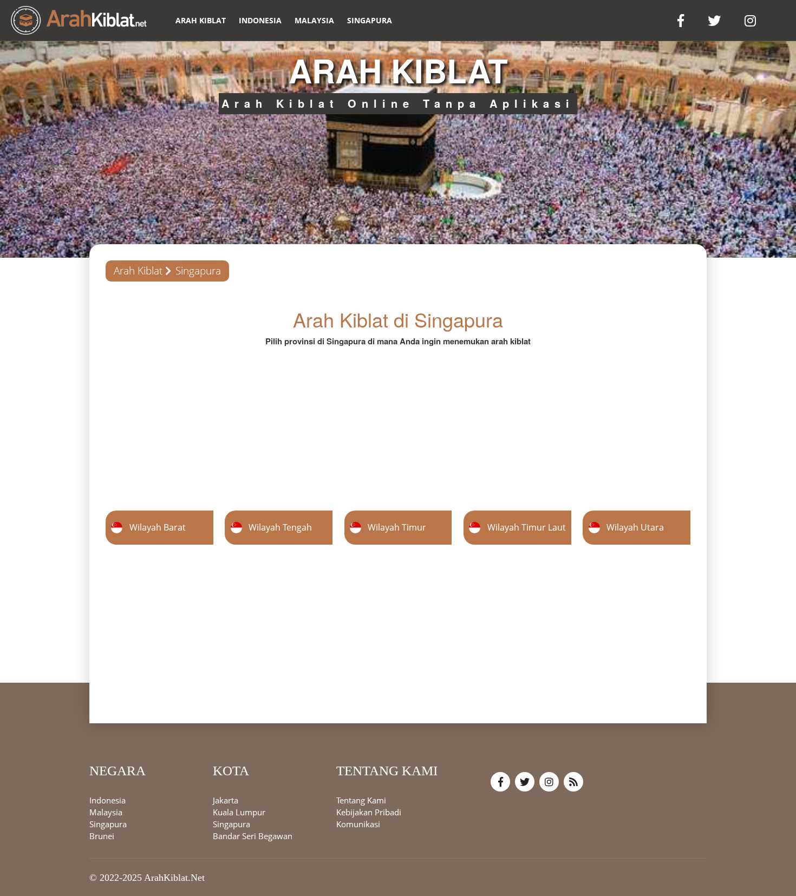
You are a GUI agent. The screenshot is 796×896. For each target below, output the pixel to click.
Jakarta (225, 799)
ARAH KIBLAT (200, 20)
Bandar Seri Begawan (252, 835)
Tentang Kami (361, 799)
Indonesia (260, 20)
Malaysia (314, 20)
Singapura (369, 20)
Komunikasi (358, 823)
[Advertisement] (398, 423)
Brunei (101, 835)
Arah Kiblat (138, 271)
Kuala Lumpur (239, 811)
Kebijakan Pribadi (368, 811)
